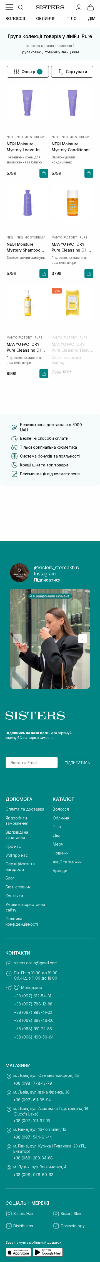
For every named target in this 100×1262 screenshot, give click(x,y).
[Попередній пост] (17, 638)
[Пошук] (20, 7)
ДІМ (92, 18)
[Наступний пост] (82, 638)
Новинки (61, 853)
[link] (90, 7)
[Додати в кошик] (43, 173)
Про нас (13, 846)
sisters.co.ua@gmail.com (36, 962)
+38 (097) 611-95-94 (32, 1099)
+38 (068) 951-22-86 (33, 1028)
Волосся (61, 809)
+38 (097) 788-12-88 (33, 1004)
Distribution (23, 1225)
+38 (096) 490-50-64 (34, 1037)
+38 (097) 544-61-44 (32, 1137)
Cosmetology (72, 1225)
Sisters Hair (23, 1213)
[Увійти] (79, 7)
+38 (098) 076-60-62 (33, 1174)
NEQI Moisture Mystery (32, 137)
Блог (10, 878)
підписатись (77, 762)
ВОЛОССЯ (15, 18)
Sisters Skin (71, 1213)
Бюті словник (18, 887)
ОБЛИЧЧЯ (46, 18)
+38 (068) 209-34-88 (33, 1158)
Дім (56, 835)
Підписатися (47, 580)
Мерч (58, 844)
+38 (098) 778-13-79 (32, 1083)
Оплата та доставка (25, 809)
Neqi (10, 137)
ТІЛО (71, 18)
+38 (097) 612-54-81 (32, 995)
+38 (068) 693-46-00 (34, 1020)
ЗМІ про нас (17, 855)
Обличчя (61, 818)
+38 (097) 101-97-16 (31, 1120)
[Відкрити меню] (9, 7)
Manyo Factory (64, 237)
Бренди (60, 870)
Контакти (14, 895)
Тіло (57, 826)
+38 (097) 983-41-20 (33, 1012)
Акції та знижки (67, 861)
